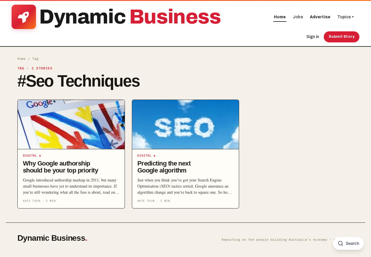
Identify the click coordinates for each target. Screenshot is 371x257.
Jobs (298, 17)
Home (280, 17)
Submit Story (341, 37)
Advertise (320, 17)
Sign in (312, 37)
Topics (345, 17)
